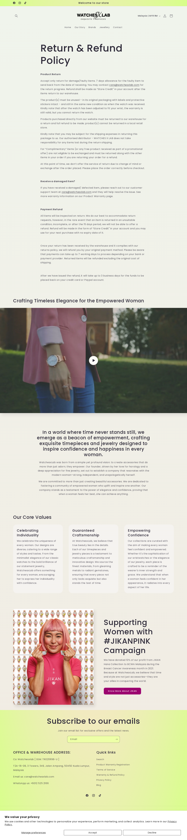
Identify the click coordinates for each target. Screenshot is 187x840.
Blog (98, 785)
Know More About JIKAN (122, 690)
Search (100, 759)
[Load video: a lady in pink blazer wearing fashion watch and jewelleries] (93, 360)
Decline (152, 832)
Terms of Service (105, 769)
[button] (16, 16)
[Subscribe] (116, 739)
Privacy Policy (103, 780)
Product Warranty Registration (113, 764)
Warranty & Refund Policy (110, 774)
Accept (92, 832)
